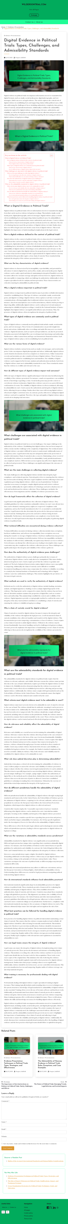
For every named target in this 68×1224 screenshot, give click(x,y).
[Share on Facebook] (48, 1207)
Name (4, 1122)
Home (26, 1207)
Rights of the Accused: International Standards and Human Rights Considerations (35, 1161)
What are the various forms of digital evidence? (20, 167)
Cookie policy (28, 1213)
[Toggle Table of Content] (51, 155)
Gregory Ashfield (20, 57)
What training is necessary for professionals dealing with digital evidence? (27, 200)
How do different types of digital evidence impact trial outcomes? (25, 169)
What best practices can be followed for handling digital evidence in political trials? (30, 197)
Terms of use (28, 1218)
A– (7, 1212)
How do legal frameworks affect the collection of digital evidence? (25, 175)
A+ (3, 1212)
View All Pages (34, 9)
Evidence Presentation (12, 35)
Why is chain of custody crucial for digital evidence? (21, 182)
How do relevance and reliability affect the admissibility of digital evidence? (27, 188)
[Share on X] (51, 1207)
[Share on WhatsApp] (57, 1207)
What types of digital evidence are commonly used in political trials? (25, 165)
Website (4, 1136)
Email (3, 1129)
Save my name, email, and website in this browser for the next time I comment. (30, 1144)
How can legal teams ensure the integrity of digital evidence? (24, 198)
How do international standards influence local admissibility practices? (26, 195)
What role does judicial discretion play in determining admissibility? (25, 189)
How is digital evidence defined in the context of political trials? (24, 160)
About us (39, 22)
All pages (27, 1210)
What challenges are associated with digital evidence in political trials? (26, 171)
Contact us (29, 22)
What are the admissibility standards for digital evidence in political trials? (27, 184)
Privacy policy (28, 1216)
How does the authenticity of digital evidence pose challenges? (24, 178)
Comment (5, 1101)
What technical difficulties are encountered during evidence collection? (26, 176)
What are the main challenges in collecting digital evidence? (23, 173)
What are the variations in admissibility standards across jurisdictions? (26, 193)
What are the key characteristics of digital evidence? (21, 162)
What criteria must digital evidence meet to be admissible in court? (25, 186)
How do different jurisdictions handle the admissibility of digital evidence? (27, 191)
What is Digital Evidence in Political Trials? (18, 158)
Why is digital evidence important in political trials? (21, 163)
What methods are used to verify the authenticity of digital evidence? (25, 180)
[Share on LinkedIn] (54, 1207)
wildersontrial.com (34, 5)
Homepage (34, 15)
